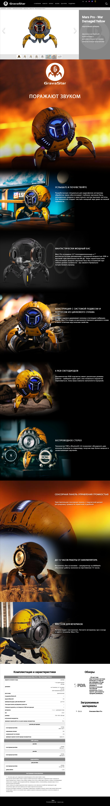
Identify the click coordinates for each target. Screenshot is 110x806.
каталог (9, 8)
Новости (44, 3)
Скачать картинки (94, 8)
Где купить (64, 3)
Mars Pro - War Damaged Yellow (37, 8)
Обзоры (57, 3)
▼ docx (79, 711)
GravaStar (3, 8)
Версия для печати (104, 8)
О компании (37, 3)
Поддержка (71, 3)
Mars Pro (26, 8)
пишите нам (60, 802)
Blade (53, 800)
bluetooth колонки (17, 8)
